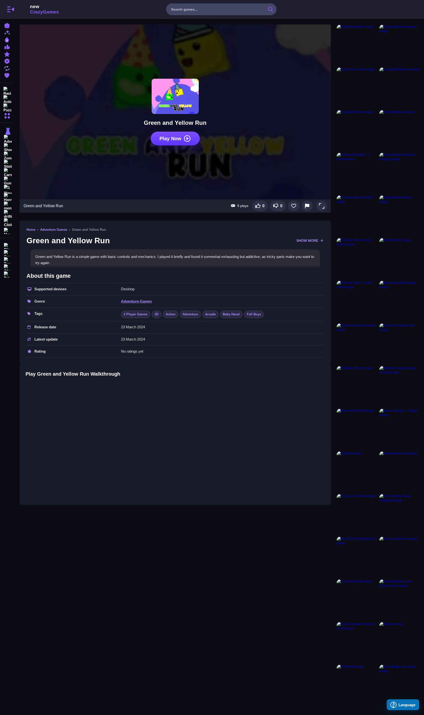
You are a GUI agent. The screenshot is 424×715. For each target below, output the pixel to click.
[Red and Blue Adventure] (357, 215)
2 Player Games (135, 314)
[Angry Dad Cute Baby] (399, 215)
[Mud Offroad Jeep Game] (399, 684)
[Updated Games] (7, 67)
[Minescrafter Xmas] (399, 471)
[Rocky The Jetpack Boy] (399, 343)
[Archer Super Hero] (399, 556)
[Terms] (7, 259)
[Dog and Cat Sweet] (357, 514)
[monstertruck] (7, 206)
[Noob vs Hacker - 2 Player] (399, 429)
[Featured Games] (7, 53)
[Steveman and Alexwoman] (357, 343)
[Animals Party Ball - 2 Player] (357, 173)
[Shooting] (7, 147)
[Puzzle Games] (7, 107)
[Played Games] (7, 60)
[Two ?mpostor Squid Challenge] (399, 514)
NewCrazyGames (38, 9)
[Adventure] (7, 139)
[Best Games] (7, 39)
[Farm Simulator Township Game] (357, 642)
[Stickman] (7, 164)
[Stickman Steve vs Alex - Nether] (357, 258)
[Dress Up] (7, 131)
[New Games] (7, 32)
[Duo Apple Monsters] (399, 87)
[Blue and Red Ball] (357, 429)
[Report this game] (307, 206)
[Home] (7, 25)
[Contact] (7, 252)
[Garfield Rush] (399, 258)
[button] (321, 206)
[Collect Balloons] (399, 130)
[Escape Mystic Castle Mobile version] (399, 599)
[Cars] (7, 172)
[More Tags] (7, 230)
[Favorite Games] (7, 74)
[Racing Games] (7, 91)
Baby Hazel (231, 314)
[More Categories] (7, 115)
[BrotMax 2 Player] (357, 386)
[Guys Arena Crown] (357, 87)
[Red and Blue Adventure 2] (399, 45)
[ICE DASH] (357, 684)
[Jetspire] (399, 642)
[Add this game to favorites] (293, 206)
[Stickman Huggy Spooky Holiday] (399, 386)
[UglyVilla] (357, 471)
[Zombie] (7, 156)
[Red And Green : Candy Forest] (357, 301)
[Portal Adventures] (357, 45)
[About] (7, 266)
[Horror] (7, 197)
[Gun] (7, 181)
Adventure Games (53, 229)
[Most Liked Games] (7, 46)
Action (170, 314)
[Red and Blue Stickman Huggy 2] (399, 173)
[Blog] (7, 245)
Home (30, 229)
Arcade (210, 314)
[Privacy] (7, 274)
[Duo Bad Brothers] (357, 130)
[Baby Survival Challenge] (399, 301)
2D (157, 314)
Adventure (190, 314)
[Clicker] (7, 222)
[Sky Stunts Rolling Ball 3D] (357, 556)
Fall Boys (254, 314)
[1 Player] (7, 189)
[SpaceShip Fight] (357, 599)
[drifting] (7, 214)
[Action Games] (7, 99)
